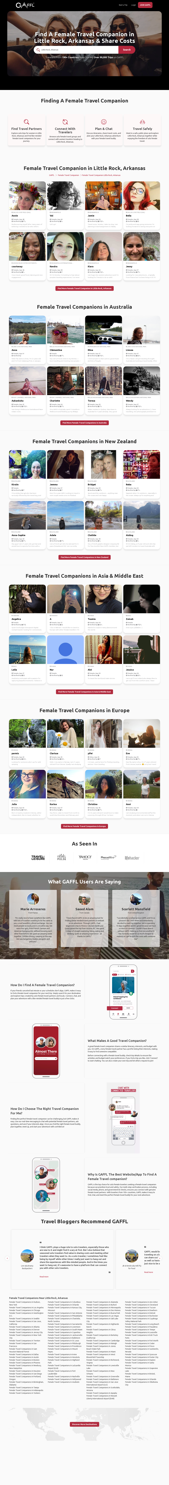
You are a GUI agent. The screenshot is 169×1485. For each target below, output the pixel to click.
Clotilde (92, 535)
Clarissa (54, 753)
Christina (92, 804)
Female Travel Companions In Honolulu (64, 1357)
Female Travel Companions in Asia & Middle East (84, 576)
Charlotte (55, 400)
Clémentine (56, 350)
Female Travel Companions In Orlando (63, 1305)
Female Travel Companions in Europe (84, 710)
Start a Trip (123, 5)
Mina (90, 350)
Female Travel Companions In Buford (101, 1305)
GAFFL (51, 175)
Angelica (16, 619)
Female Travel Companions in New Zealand (84, 441)
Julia (14, 804)
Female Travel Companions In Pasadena (141, 1327)
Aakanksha (18, 400)
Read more (44, 1277)
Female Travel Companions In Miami (101, 1352)
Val (51, 215)
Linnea (129, 350)
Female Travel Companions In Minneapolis (103, 1308)
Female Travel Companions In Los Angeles (26, 1308)
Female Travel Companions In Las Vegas (102, 1316)
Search (127, 49)
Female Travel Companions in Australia (84, 307)
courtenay (17, 266)
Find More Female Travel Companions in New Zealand (84, 557)
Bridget (92, 484)
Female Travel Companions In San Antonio (65, 1313)
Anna (14, 350)
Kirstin (15, 484)
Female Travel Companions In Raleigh (101, 1343)
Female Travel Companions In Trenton (24, 1341)
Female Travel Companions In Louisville (141, 1332)
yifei (90, 753)
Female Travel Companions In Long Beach (142, 1324)
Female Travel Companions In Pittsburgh (64, 1343)
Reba (128, 484)
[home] (25, 5)
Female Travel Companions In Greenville (102, 1376)
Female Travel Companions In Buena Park (103, 1313)
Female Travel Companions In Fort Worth (141, 1341)
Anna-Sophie (18, 535)
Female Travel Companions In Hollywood (64, 1379)
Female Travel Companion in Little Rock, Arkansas (84, 168)
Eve (128, 753)
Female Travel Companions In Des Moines (103, 1310)
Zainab (129, 619)
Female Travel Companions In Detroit (140, 1313)
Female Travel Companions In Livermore (64, 1327)
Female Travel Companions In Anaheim (63, 1382)
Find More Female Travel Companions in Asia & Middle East (84, 692)
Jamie (91, 215)
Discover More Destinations (84, 1424)
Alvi (90, 669)
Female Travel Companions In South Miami (65, 1330)
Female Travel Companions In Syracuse (141, 1354)
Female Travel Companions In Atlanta (24, 1327)
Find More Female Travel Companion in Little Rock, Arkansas (84, 288)
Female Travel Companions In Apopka (101, 1393)
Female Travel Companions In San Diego (25, 1374)
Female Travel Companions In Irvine (62, 1354)
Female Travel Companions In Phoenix (24, 1363)
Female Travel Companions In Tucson (140, 1308)
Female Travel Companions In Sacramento (65, 1324)
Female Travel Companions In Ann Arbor (141, 1302)
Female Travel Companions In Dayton (140, 1360)
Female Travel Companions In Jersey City (26, 1332)
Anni (128, 804)
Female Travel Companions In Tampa (24, 1387)
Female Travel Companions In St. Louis (63, 1341)
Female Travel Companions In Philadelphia (65, 1316)
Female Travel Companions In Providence (64, 1346)
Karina (53, 804)
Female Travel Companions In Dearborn (141, 1310)
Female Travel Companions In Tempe (140, 1330)
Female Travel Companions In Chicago (24, 1310)
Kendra (53, 266)
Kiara (90, 266)
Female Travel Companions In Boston (24, 1360)
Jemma (54, 484)
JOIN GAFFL (145, 5)
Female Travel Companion (68, 175)
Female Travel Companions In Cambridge (103, 1341)
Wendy (129, 400)
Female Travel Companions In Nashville (64, 1376)
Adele (53, 535)
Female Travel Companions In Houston (25, 1371)
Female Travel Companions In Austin (24, 1357)
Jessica (130, 669)
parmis (15, 753)
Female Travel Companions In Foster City (141, 1357)
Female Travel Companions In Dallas (24, 1354)
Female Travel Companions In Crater (140, 1343)
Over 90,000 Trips (103, 57)
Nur (52, 669)
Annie (15, 215)
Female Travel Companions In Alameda (102, 1302)
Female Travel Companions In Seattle (24, 1319)
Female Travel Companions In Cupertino (64, 1332)
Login (133, 5)
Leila (14, 669)
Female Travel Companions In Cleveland (141, 1305)
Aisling (129, 535)
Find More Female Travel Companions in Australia (85, 423)
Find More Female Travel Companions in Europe (84, 826)
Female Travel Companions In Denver (24, 1330)
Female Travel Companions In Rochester (141, 1316)
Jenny (129, 266)
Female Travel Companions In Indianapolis (26, 1390)
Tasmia (92, 619)
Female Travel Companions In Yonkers (24, 1393)
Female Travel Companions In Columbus (64, 1302)
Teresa (91, 400)
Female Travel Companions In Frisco (139, 1346)
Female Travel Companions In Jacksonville (65, 1335)
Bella (128, 215)
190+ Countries (70, 57)
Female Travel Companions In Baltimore (64, 1338)
